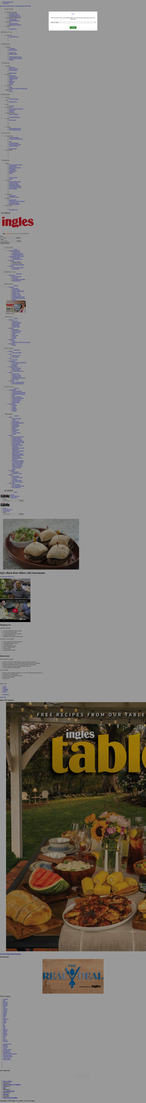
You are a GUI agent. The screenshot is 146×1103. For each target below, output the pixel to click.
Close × (73, 13)
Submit (73, 27)
